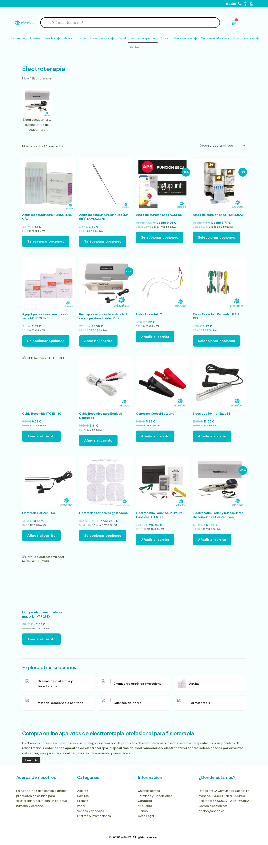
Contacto (145, 801)
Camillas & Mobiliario (215, 38)
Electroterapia (140, 38)
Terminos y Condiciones (155, 796)
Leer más (31, 760)
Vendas (49, 38)
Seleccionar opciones (45, 241)
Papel (122, 38)
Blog (229, 4)
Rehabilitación (182, 38)
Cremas (14, 38)
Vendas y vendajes (90, 811)
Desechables (99, 38)
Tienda (143, 811)
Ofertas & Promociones (94, 816)
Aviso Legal (146, 816)
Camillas (83, 796)
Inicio (25, 78)
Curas (164, 38)
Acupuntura (72, 38)
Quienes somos (149, 791)
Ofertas (134, 47)
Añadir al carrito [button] (98, 341)
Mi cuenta (145, 806)
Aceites (34, 38)
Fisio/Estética (244, 38)
